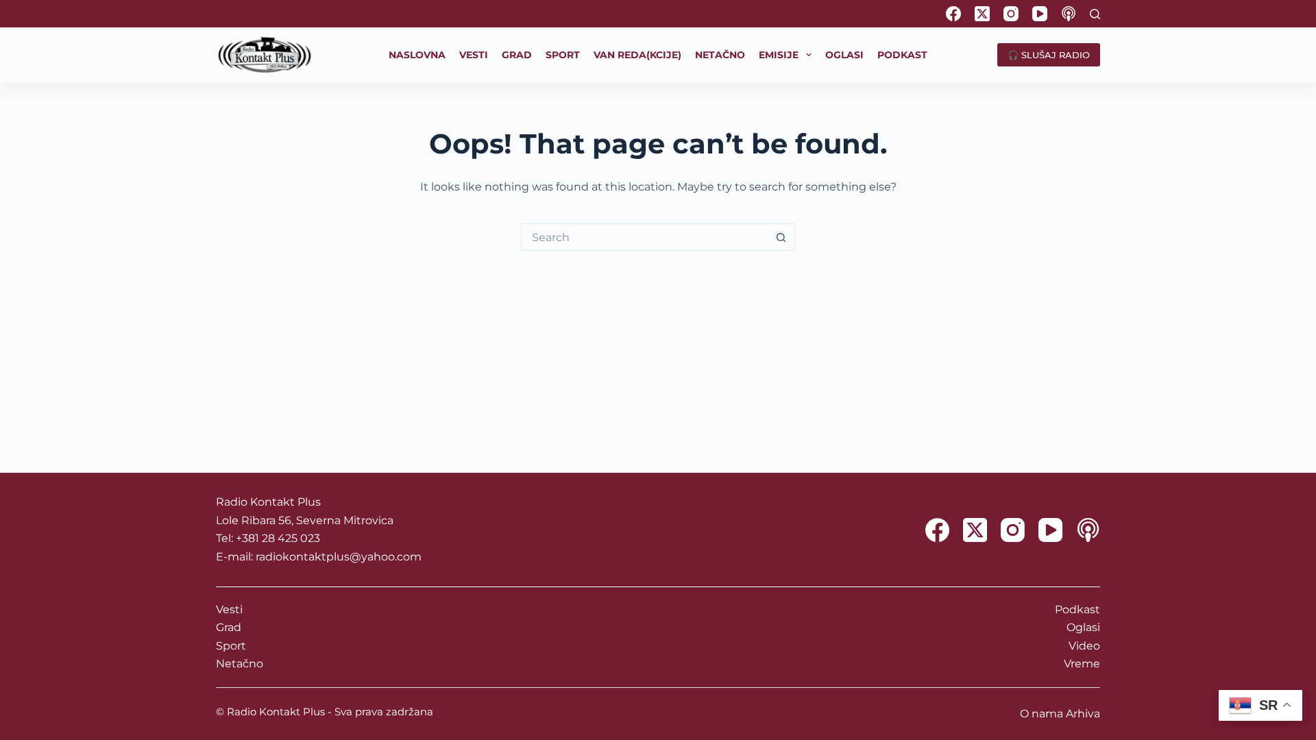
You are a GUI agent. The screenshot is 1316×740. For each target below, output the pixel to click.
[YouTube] (1039, 13)
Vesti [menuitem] (473, 55)
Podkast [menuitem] (902, 55)
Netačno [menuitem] (720, 55)
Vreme (1082, 663)
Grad (228, 627)
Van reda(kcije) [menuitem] (637, 55)
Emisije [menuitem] (779, 55)
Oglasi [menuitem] (844, 55)
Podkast (1077, 609)
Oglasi (1083, 627)
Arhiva (1083, 713)
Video (1084, 645)
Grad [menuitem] (517, 55)
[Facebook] (953, 13)
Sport (231, 645)
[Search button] (781, 237)
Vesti (229, 609)
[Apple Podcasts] (1068, 13)
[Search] (1095, 14)
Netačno (239, 663)
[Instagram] (1011, 13)
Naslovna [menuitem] (417, 55)
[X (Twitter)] (982, 13)
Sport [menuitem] (563, 55)
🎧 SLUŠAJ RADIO (1049, 54)
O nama (1041, 713)
